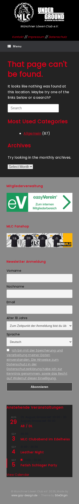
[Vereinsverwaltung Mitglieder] (39, 211)
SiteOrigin (61, 495)
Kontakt (17, 37)
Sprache (13, 334)
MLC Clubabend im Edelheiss (45, 439)
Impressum (36, 37)
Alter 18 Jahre (17, 318)
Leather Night (32, 452)
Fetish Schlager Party (39, 465)
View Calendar (18, 474)
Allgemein (32, 133)
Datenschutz (57, 37)
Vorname (14, 270)
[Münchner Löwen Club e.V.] (39, 12)
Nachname (15, 286)
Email (11, 302)
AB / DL (27, 426)
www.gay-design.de (24, 495)
